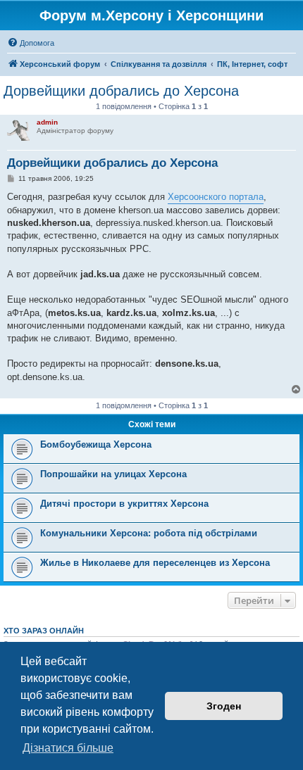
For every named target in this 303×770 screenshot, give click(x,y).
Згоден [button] (223, 706)
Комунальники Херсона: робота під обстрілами (148, 533)
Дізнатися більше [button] (68, 748)
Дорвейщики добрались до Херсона (121, 91)
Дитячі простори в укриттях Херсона (124, 503)
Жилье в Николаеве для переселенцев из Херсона (155, 562)
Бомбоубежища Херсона (96, 444)
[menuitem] (30, 42)
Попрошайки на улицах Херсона (113, 474)
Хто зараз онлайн (44, 630)
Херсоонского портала (216, 196)
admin (47, 122)
